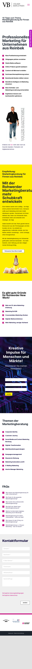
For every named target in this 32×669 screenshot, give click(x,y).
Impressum (10, 633)
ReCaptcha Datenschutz (9, 595)
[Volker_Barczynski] (16, 107)
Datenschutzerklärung (19, 633)
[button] (16, 56)
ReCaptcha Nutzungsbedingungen (13, 593)
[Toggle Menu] (28, 4)
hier (11, 145)
